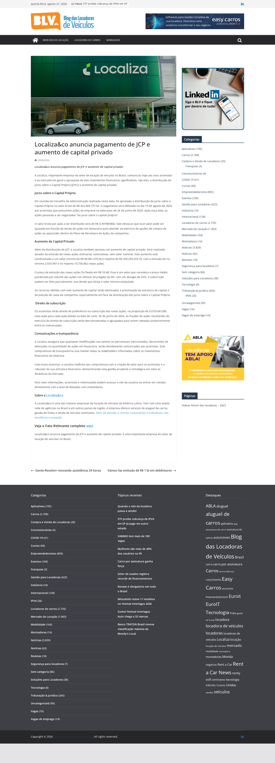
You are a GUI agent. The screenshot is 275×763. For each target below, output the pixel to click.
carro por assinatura (227, 564)
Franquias (192, 166)
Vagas (185, 309)
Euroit (235, 596)
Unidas (231, 685)
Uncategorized (191, 303)
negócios (211, 664)
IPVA (188, 295)
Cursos (186, 186)
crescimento (213, 579)
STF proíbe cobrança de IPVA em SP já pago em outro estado (136, 523)
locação (235, 639)
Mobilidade (113, 40)
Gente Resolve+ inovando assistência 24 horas (68, 470)
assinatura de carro (216, 529)
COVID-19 (188, 179)
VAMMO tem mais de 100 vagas (103, 4)
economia (227, 588)
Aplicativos (188, 149)
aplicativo (227, 523)
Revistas (187, 260)
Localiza (223, 639)
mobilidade (212, 651)
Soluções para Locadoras (197, 278)
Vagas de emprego (193, 315)
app (236, 523)
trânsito (211, 685)
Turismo (220, 685)
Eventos (187, 198)
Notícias (187, 247)
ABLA (211, 506)
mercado (234, 645)
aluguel (222, 506)
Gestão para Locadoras (196, 204)
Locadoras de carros (87, 40)
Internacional (190, 216)
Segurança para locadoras (198, 266)
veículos (222, 691)
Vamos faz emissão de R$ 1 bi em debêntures (140, 470)
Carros (186, 155)
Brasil (239, 557)
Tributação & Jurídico (195, 290)
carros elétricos (226, 571)
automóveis (221, 537)
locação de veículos (216, 645)
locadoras (214, 633)
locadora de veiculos (224, 625)
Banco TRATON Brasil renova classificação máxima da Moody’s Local (136, 629)
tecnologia (232, 679)
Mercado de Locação (55, 40)
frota (233, 613)
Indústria (187, 210)
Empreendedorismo (194, 192)
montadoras (213, 657)
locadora (222, 619)
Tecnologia (188, 284)
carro (209, 564)
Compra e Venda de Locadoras (201, 161)
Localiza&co (54, 395)
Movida (227, 656)
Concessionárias (192, 173)
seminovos (218, 679)
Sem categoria (191, 272)
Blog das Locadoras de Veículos (224, 546)
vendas (209, 692)
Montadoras (189, 241)
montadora (224, 651)
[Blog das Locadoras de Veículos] (35, 40)
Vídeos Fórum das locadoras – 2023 (204, 405)
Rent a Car (225, 664)
